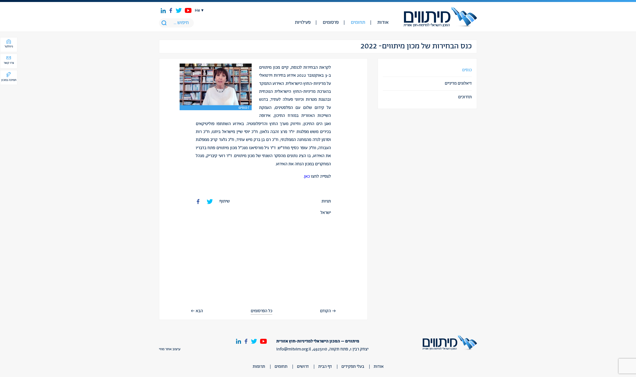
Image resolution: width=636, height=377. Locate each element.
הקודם (325, 311)
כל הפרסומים (261, 311)
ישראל (325, 213)
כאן (307, 176)
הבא (199, 311)
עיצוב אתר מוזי (169, 349)
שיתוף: (224, 201)
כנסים (467, 70)
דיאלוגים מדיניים (458, 83)
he (197, 10)
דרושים (303, 367)
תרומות (259, 367)
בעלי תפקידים (352, 367)
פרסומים (331, 22)
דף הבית (325, 367)
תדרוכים (465, 97)
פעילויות (303, 22)
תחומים (358, 22)
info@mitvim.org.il (293, 349)
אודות (383, 22)
